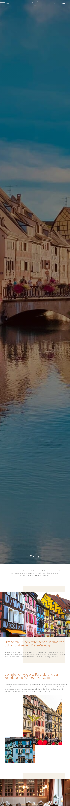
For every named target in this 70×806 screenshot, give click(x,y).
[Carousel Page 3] (10, 561)
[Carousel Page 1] (3, 561)
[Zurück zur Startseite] (35, 3)
